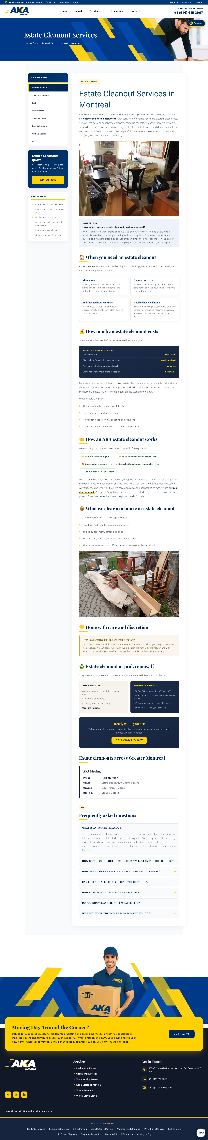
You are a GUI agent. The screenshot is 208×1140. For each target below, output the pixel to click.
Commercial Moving (59, 1128)
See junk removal (91, 708)
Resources (117, 11)
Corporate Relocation (91, 1134)
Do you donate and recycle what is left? (111, 902)
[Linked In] (24, 1094)
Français (196, 23)
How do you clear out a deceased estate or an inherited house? (128, 860)
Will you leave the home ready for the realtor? (117, 913)
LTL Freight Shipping (67, 1134)
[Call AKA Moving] (144, 1079)
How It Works (38, 110)
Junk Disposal (42, 43)
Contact (135, 11)
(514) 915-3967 (48, 179)
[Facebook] (8, 1094)
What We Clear (39, 118)
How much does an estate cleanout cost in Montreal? (121, 871)
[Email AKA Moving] (144, 1087)
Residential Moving (35, 1128)
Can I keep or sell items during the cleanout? (115, 881)
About (78, 11)
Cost (34, 103)
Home (64, 11)
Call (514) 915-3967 (129, 740)
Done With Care (39, 126)
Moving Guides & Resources (119, 1134)
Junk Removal (175, 1128)
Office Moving (80, 1128)
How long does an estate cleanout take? (111, 892)
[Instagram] (16, 1094)
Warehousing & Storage (128, 1128)
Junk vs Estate (39, 134)
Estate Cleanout (39, 87)
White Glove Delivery (154, 1128)
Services (95, 11)
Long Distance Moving (102, 1128)
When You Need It (40, 95)
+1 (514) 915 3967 (188, 13)
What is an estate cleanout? (102, 827)
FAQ (33, 141)
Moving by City (144, 1134)
